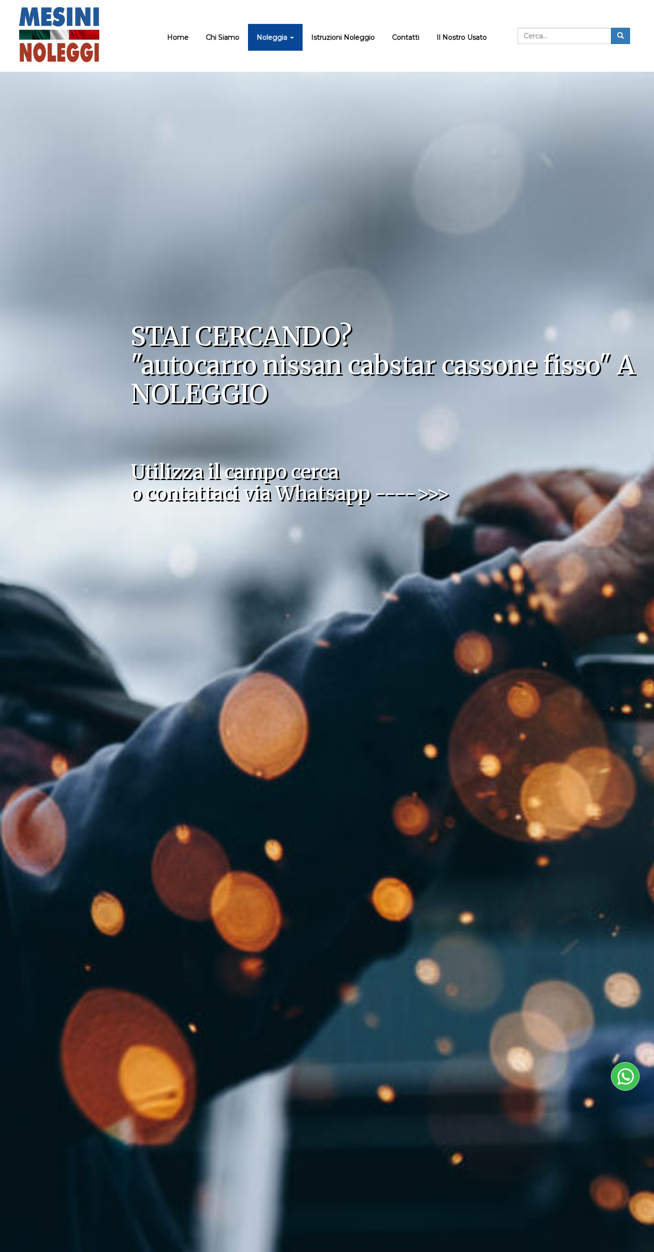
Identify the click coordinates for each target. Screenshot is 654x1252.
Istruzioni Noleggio (343, 37)
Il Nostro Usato (462, 37)
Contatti (405, 37)
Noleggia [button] (273, 37)
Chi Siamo (222, 37)
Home (178, 37)
